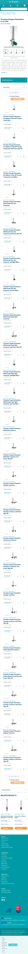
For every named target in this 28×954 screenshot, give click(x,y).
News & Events (4, 843)
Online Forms (4, 861)
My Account (4, 856)
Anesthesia (3, 877)
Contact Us (3, 854)
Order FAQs (4, 869)
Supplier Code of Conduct (7, 847)
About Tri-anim (4, 838)
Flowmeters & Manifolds (6, 13)
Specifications (6, 790)
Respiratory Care (5, 876)
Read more (4, 72)
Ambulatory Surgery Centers (7, 883)
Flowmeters (14, 13)
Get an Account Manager (7, 858)
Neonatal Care (4, 881)
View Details (5, 828)
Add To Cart (17, 99)
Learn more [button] (3, 951)
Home (3, 12)
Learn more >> (23, 920)
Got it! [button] (12, 944)
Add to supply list (14, 92)
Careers (3, 841)
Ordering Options (7, 80)
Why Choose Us (4, 840)
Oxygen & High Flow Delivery (10, 12)
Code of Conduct (5, 845)
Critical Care (4, 879)
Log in (9, 127)
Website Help (4, 865)
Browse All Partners (5, 890)
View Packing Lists (5, 867)
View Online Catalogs (6, 892)
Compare (7, 112)
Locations (3, 859)
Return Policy (4, 863)
